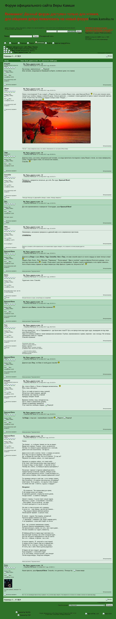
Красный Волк (9, 251)
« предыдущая (101, 52)
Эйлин (6, 88)
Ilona (6, 565)
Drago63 (7, 64)
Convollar (7, 175)
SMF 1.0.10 (73, 613)
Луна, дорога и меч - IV (22, 52)
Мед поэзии (16, 50)
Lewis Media (56, 614)
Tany (5, 227)
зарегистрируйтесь (39, 28)
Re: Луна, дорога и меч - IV (33, 64)
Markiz (32, 50)
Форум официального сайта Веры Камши (22, 47)
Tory (5, 325)
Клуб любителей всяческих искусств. (23, 49)
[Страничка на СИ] (6, 222)
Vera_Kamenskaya (102, 39)
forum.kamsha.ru (101, 18)
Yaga (6, 152)
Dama (6, 275)
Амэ (5, 201)
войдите (29, 28)
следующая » (108, 52)
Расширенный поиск (46, 36)
